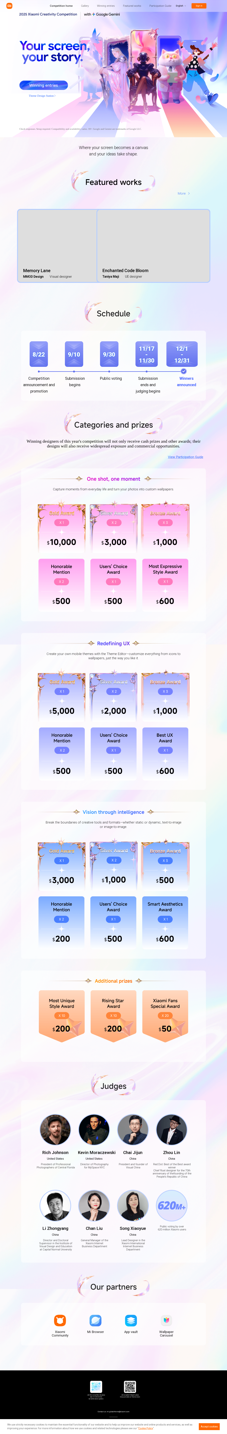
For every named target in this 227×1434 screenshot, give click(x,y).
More (182, 193)
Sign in (199, 6)
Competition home (61, 5)
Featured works (132, 5)
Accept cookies (209, 1426)
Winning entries (106, 5)
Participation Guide (160, 5)
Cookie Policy (145, 1428)
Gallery (85, 5)
